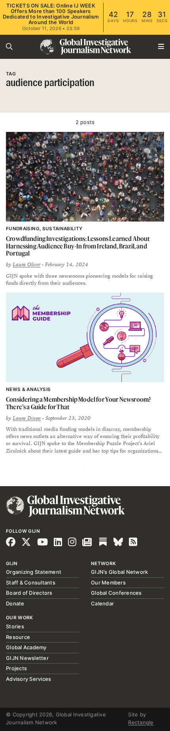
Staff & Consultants (30, 582)
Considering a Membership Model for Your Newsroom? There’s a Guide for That (78, 403)
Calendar (102, 603)
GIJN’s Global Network (119, 572)
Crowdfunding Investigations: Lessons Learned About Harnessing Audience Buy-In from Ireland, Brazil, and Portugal (78, 246)
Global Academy (26, 647)
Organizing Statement (33, 572)
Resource (18, 637)
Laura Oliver (26, 264)
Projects (16, 668)
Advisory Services (28, 679)
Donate (15, 603)
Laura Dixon (27, 418)
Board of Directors (29, 593)
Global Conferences (116, 593)
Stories (15, 626)
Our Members (108, 582)
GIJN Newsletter (27, 658)
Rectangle (140, 722)
